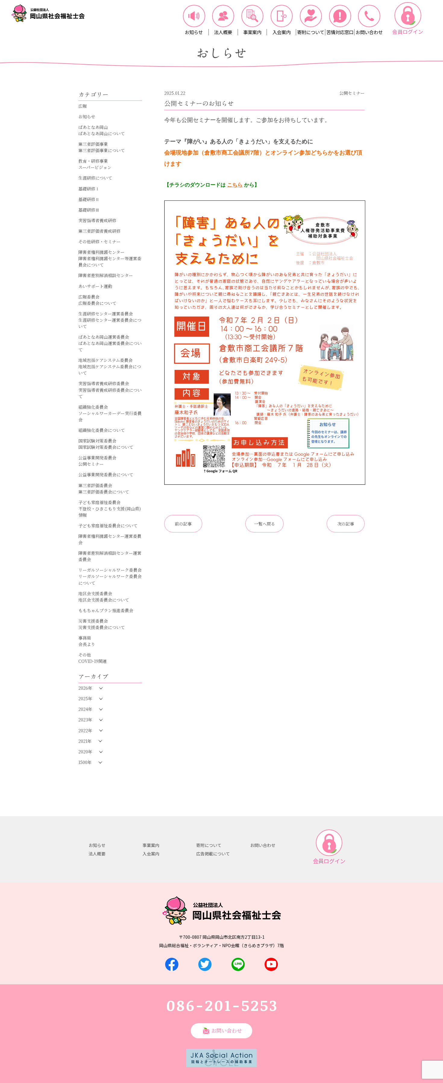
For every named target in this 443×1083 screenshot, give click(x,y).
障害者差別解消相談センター (105, 275)
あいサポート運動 (95, 286)
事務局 (84, 638)
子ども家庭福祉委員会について (107, 525)
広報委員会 (88, 297)
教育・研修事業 (93, 161)
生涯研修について (95, 178)
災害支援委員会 (93, 621)
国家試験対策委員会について (105, 447)
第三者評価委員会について (103, 492)
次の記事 (345, 524)
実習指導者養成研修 (97, 220)
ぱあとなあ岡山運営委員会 (103, 337)
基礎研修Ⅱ (88, 199)
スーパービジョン (95, 167)
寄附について (209, 845)
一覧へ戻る (264, 524)
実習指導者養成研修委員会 (103, 383)
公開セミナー (91, 464)
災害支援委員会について (101, 627)
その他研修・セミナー (99, 241)
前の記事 (183, 524)
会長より (86, 644)
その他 (84, 655)
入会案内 (151, 854)
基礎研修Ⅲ (88, 210)
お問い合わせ (262, 845)
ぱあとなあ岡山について (101, 133)
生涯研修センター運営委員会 (105, 314)
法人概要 (97, 854)
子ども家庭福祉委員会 (99, 502)
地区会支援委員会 (95, 593)
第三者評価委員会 (95, 485)
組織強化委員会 (93, 407)
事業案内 (151, 845)
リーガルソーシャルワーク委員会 (110, 570)
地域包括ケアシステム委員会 (105, 360)
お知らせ (86, 116)
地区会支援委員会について (103, 600)
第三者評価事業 (93, 144)
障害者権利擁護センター (101, 252)
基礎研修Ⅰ (88, 189)
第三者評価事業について (101, 150)
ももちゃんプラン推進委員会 (105, 610)
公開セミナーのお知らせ (199, 103)
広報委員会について (97, 303)
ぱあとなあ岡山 (93, 127)
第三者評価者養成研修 (99, 231)
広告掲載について (213, 854)
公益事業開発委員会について (105, 474)
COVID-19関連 (92, 661)
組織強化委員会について (101, 430)
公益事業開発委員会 (97, 458)
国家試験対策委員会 (97, 441)
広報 (82, 106)
